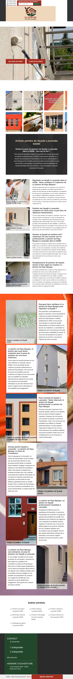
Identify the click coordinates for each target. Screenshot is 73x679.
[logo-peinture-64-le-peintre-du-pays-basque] (31, 13)
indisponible (12, 1)
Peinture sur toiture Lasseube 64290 (18, 610)
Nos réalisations (15, 61)
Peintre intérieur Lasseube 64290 (36, 610)
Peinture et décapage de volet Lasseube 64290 (38, 617)
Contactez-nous (36, 61)
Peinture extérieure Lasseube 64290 (56, 610)
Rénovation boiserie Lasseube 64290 (18, 616)
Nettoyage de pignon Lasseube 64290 (19, 624)
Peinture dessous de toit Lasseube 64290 (56, 616)
